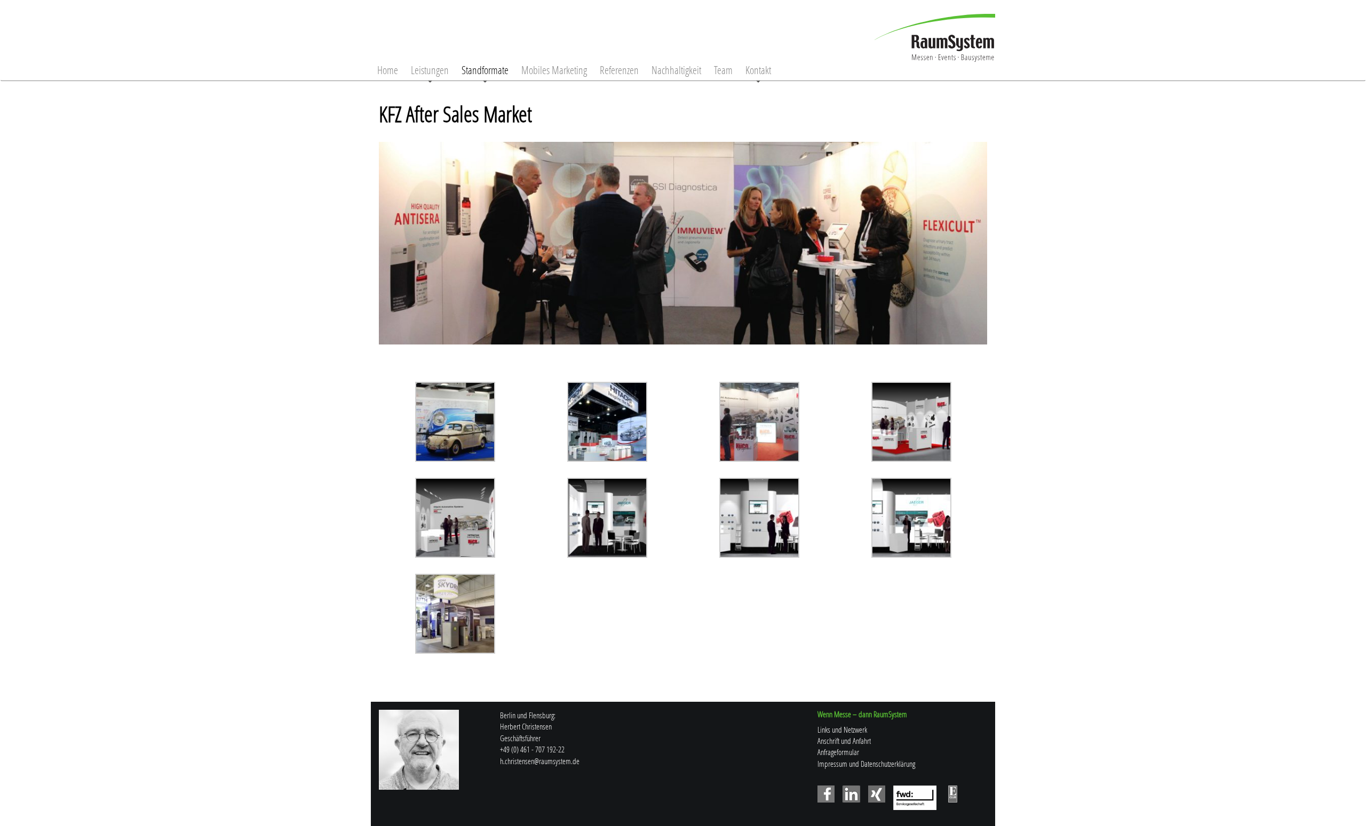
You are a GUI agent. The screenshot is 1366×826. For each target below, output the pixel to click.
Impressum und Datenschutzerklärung (866, 763)
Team (723, 70)
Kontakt (758, 70)
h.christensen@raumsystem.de (539, 761)
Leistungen (430, 70)
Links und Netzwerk (842, 729)
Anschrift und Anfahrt (844, 740)
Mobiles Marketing (554, 70)
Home (387, 70)
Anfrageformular (838, 752)
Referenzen (619, 70)
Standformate (485, 70)
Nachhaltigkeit (676, 70)
